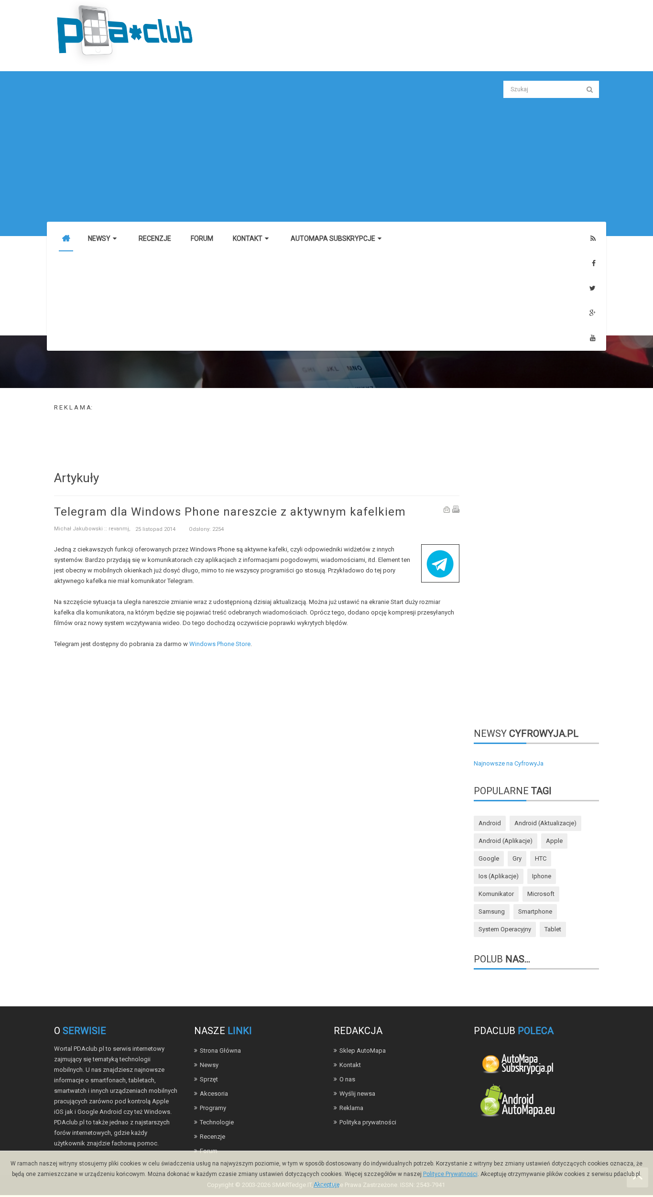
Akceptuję (326, 1184)
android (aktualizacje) (545, 823)
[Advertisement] (256, 148)
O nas (347, 1079)
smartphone (535, 911)
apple (554, 840)
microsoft (541, 893)
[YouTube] (593, 338)
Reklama (351, 1107)
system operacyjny (505, 929)
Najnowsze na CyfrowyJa (509, 763)
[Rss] (593, 238)
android (490, 823)
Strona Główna (220, 1050)
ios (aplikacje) (499, 876)
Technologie (217, 1122)
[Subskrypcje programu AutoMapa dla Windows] (517, 1063)
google (489, 858)
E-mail (447, 509)
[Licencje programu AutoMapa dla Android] (517, 1102)
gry (517, 858)
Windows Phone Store (219, 643)
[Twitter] (592, 288)
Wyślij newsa (357, 1093)
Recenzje (212, 1136)
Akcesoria (214, 1093)
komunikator (496, 893)
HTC (540, 858)
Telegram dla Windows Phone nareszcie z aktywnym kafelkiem (230, 511)
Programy (213, 1107)
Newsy (209, 1064)
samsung (492, 911)
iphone (541, 876)
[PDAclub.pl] (125, 32)
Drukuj (455, 509)
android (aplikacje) (506, 840)
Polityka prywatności (367, 1122)
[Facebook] (594, 263)
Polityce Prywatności (450, 1174)
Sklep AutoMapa (362, 1050)
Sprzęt (209, 1079)
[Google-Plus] (592, 313)
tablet (552, 929)
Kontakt (350, 1064)
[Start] (66, 238)
